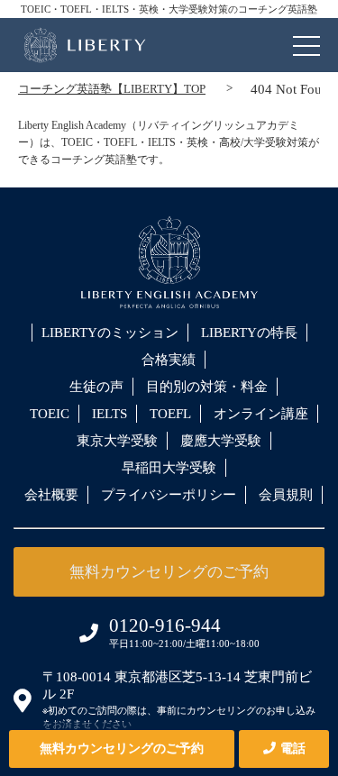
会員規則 (286, 495)
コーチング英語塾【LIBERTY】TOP (112, 89)
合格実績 (169, 359)
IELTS (109, 413)
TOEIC (49, 413)
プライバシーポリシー (168, 495)
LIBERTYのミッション (109, 332)
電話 (293, 748)
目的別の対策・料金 (207, 386)
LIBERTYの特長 (249, 332)
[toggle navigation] (306, 41)
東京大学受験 (117, 441)
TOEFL (170, 413)
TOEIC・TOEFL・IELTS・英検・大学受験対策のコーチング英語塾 (169, 9)
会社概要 (51, 495)
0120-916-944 (165, 625)
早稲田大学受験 (169, 468)
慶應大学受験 (220, 441)
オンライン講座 (261, 413)
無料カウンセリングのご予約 (122, 748)
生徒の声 (96, 386)
